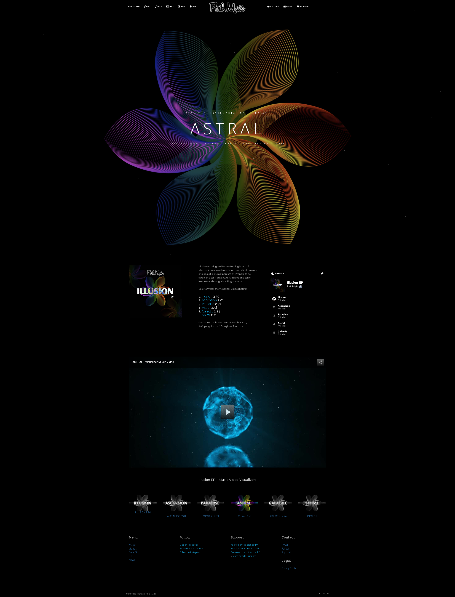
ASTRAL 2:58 (244, 516)
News (132, 559)
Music (132, 544)
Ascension (209, 300)
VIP (194, 6)
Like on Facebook (189, 544)
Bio (171, 6)
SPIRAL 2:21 (312, 516)
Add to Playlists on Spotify (244, 544)
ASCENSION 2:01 (176, 516)
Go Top (325, 593)
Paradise (208, 304)
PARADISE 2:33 (210, 516)
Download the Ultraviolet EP (245, 552)
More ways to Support (244, 556)
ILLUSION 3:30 (143, 512)
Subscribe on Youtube (192, 548)
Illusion (207, 296)
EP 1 (148, 6)
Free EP (133, 552)
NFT (182, 6)
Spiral (206, 315)
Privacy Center (290, 568)
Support (305, 6)
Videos (133, 548)
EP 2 (159, 6)
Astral (206, 307)
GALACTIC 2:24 (278, 516)
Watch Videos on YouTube (245, 548)
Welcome (134, 6)
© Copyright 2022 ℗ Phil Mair (141, 594)
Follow (274, 6)
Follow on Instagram (190, 552)
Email (289, 6)
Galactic (207, 311)
